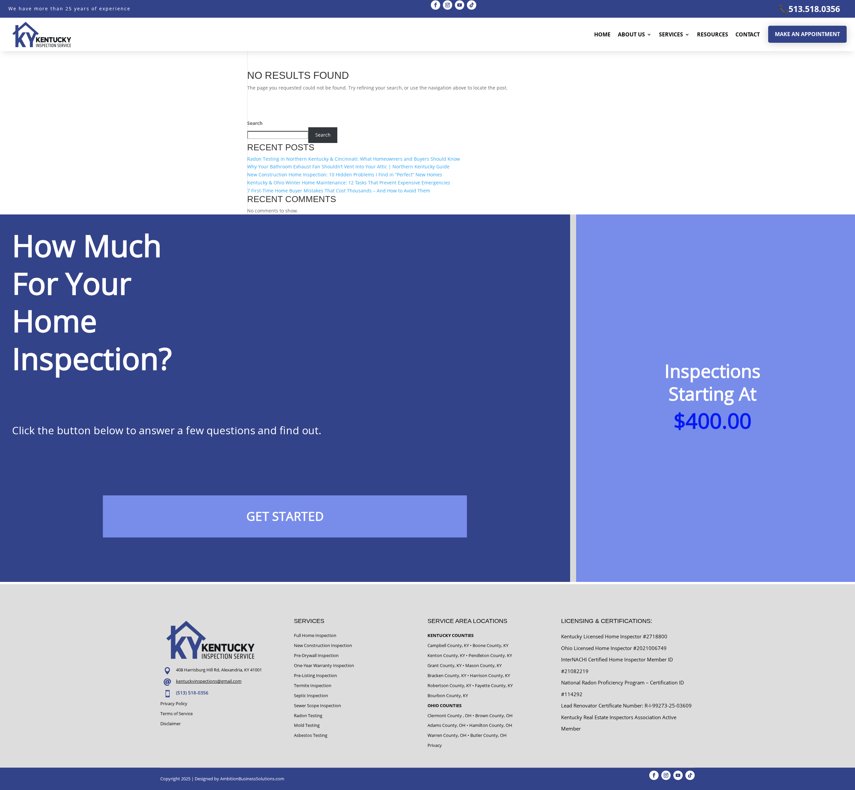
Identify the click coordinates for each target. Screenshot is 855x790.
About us (631, 34)
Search (255, 123)
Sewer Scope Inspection (317, 705)
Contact (747, 34)
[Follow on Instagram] (447, 5)
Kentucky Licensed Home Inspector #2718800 (614, 636)
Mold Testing (307, 725)
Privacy (435, 745)
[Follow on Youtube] (459, 5)
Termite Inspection (312, 685)
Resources (712, 34)
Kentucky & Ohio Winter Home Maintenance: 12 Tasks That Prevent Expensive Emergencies (348, 182)
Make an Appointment (807, 34)
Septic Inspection (311, 695)
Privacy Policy (173, 703)
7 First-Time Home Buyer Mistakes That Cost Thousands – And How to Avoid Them (338, 190)
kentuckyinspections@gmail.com (208, 681)
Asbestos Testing (310, 735)
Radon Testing (308, 716)
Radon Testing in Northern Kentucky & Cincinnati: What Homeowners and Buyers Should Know (353, 159)
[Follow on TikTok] (471, 5)
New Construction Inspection (323, 645)
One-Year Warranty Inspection (324, 665)
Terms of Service (176, 713)
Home (602, 34)
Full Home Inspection (315, 635)
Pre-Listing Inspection (315, 675)
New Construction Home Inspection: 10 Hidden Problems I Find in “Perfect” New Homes (344, 174)
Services (671, 34)
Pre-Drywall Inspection (316, 655)
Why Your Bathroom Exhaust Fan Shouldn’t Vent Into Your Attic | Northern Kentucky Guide (348, 166)
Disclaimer (170, 724)
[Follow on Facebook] (435, 5)
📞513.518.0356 (809, 8)
